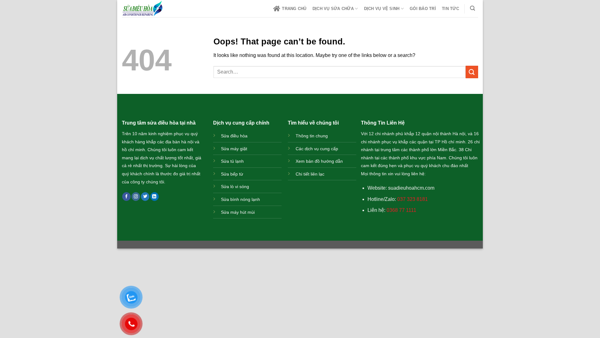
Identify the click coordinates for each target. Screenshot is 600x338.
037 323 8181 (412, 199)
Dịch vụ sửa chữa (333, 8)
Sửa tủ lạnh (232, 161)
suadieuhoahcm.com (411, 188)
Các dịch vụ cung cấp (317, 148)
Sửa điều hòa (234, 135)
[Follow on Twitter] (145, 196)
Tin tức (450, 8)
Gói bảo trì (423, 8)
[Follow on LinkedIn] (154, 196)
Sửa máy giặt (234, 148)
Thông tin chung (312, 135)
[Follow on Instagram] (136, 196)
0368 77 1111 (401, 210)
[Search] (472, 8)
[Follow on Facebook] (126, 196)
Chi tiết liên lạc (310, 174)
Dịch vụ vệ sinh (382, 8)
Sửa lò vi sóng (235, 186)
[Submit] (472, 72)
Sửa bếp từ (232, 174)
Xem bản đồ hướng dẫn (319, 161)
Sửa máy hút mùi (238, 212)
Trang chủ (294, 8)
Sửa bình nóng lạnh (240, 199)
